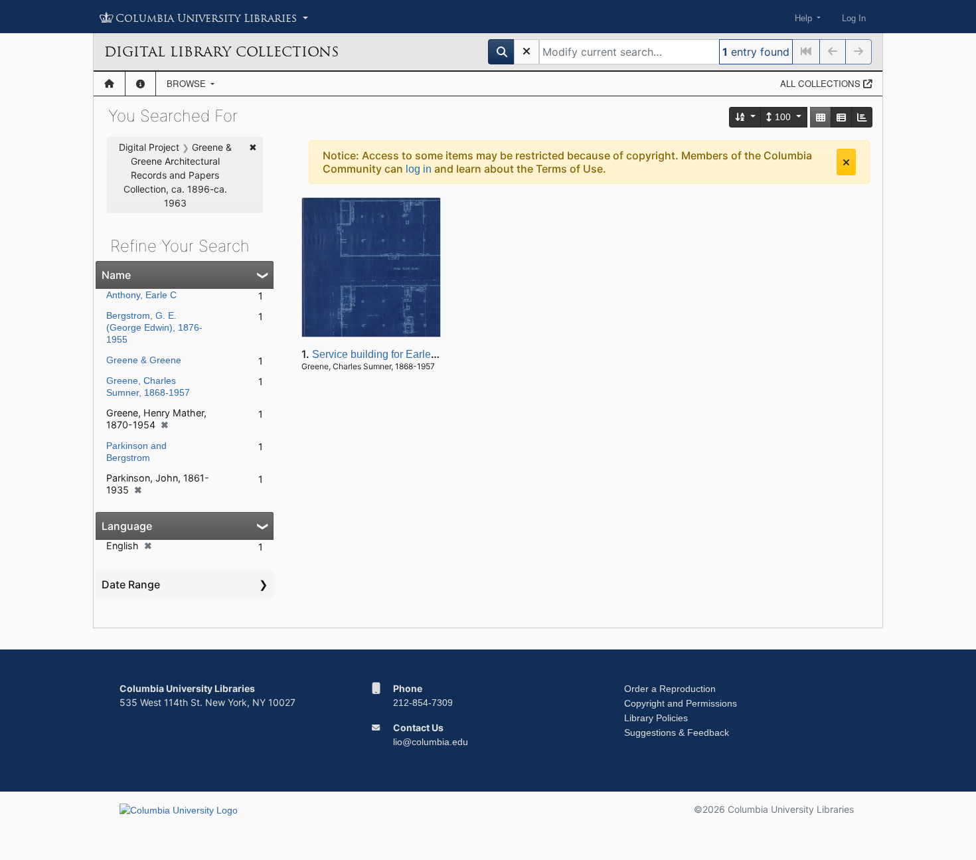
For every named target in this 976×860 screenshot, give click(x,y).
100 (782, 117)
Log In (854, 18)
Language (127, 526)
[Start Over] (526, 51)
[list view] (841, 117)
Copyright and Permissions (680, 703)
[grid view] (820, 117)
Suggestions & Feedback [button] (676, 732)
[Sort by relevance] (745, 117)
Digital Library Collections (221, 52)
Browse (187, 83)
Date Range (131, 584)
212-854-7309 (423, 702)
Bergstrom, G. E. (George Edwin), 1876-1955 (154, 327)
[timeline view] (861, 117)
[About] (140, 84)
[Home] (109, 84)
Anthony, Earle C (141, 295)
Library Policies (656, 718)
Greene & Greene (143, 360)
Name (116, 275)
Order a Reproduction (670, 688)
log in (419, 169)
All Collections (821, 83)
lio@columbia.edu (430, 741)
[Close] (846, 162)
